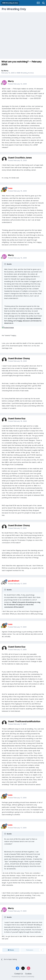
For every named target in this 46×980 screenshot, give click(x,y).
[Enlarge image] (8, 327)
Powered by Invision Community (23, 976)
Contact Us (18, 974)
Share (11, 950)
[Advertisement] (23, 35)
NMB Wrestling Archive (25, 73)
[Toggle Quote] (5, 264)
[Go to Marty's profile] (4, 82)
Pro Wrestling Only (14, 9)
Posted (17, 84)
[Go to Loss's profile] (4, 189)
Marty (6, 71)
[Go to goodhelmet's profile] (4, 582)
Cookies (28, 974)
